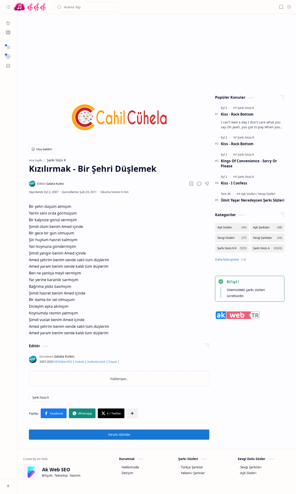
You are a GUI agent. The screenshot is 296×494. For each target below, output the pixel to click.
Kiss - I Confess (234, 183)
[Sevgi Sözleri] (266, 194)
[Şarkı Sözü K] (40, 397)
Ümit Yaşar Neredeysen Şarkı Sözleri (252, 200)
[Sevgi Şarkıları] (267, 237)
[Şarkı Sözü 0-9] (232, 248)
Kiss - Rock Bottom (237, 114)
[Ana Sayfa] (8, 23)
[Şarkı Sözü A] (267, 248)
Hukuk (79, 362)
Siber (63, 362)
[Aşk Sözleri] (249, 194)
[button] (8, 6)
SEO (57, 362)
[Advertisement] (156, 53)
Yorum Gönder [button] (119, 434)
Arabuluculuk (96, 362)
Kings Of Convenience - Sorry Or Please (249, 164)
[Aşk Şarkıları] (267, 227)
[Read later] (191, 183)
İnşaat (112, 362)
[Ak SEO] (8, 32)
